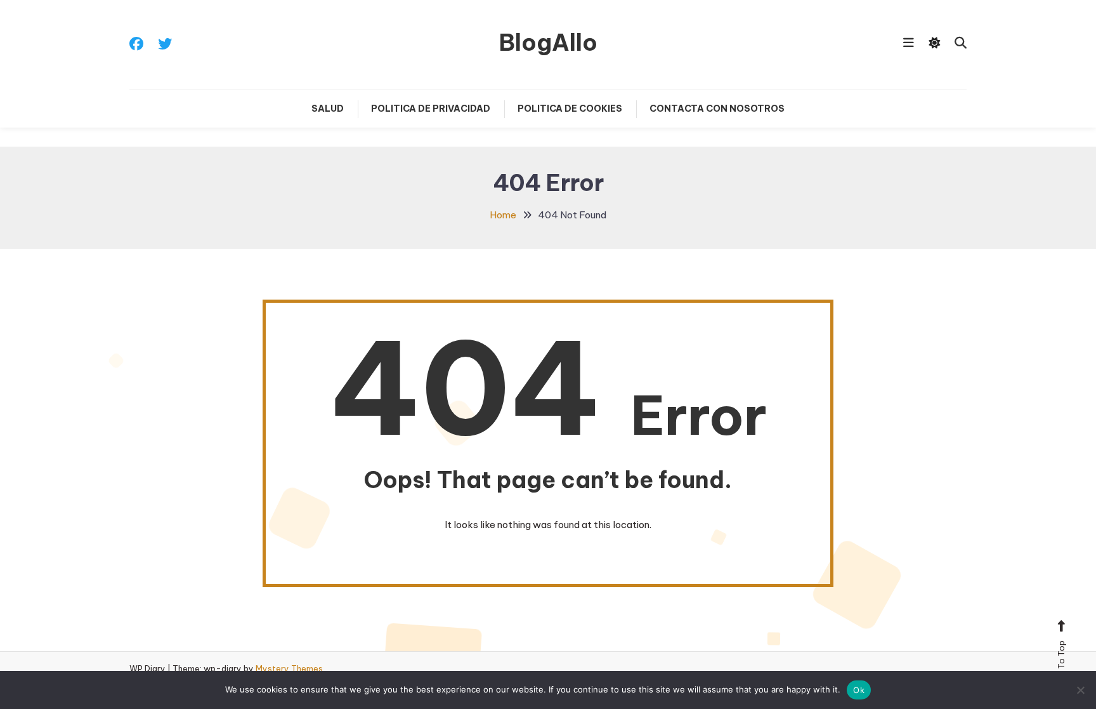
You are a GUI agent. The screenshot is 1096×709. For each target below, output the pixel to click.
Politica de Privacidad (430, 108)
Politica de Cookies (570, 108)
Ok (858, 690)
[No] (1080, 690)
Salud (327, 108)
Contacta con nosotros (717, 108)
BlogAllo (548, 42)
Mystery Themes (289, 668)
